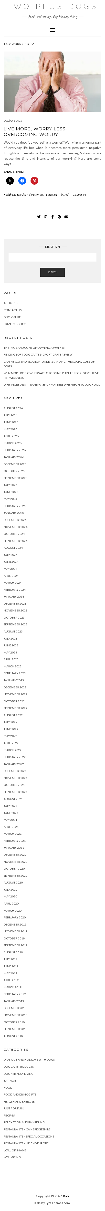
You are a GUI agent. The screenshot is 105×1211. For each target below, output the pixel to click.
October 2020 (14, 868)
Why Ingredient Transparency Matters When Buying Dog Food (52, 384)
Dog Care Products (19, 1066)
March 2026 (12, 443)
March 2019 (12, 987)
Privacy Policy (15, 324)
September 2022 (15, 708)
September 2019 (15, 945)
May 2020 (10, 896)
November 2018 (15, 1015)
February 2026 (15, 450)
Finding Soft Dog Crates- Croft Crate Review (38, 354)
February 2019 (15, 994)
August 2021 (13, 799)
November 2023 (15, 610)
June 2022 (11, 729)
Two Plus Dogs (52, 6)
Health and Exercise (15, 194)
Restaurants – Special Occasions (29, 1136)
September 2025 (15, 478)
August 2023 (13, 631)
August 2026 (13, 408)
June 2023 (11, 645)
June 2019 (11, 966)
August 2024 (13, 547)
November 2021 (15, 778)
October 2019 (14, 938)
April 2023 (11, 659)
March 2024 (12, 582)
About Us (11, 303)
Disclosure (12, 317)
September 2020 (15, 875)
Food (8, 1087)
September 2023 (15, 624)
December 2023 (15, 603)
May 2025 (10, 499)
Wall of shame (15, 1150)
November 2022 (15, 694)
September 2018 (15, 1029)
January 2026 (14, 457)
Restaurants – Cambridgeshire (27, 1129)
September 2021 (15, 792)
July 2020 (10, 889)
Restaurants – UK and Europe (26, 1143)
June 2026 (11, 422)
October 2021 (14, 785)
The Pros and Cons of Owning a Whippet (35, 347)
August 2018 (13, 1036)
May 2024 (10, 568)
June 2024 (11, 561)
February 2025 (15, 506)
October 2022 (14, 701)
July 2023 (10, 638)
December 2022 (15, 687)
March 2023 (12, 666)
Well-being (12, 1157)
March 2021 (12, 833)
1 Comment (79, 194)
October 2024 (14, 534)
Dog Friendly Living (18, 1073)
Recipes (9, 1115)
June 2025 (11, 492)
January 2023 (14, 680)
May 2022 (10, 736)
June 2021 (11, 813)
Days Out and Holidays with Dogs (29, 1059)
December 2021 (15, 771)
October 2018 (14, 1022)
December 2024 (15, 520)
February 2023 (15, 673)
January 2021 (14, 847)
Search (52, 272)
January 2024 (14, 596)
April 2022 (11, 743)
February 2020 (15, 917)
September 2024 (15, 541)
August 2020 (13, 882)
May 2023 (10, 652)
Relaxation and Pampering (42, 194)
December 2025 (15, 464)
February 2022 (15, 757)
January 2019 (14, 1001)
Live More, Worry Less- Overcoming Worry (35, 131)
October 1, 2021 (13, 120)
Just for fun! (14, 1108)
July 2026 (10, 415)
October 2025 (14, 471)
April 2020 (11, 903)
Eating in (10, 1080)
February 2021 (15, 840)
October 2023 (14, 617)
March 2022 (12, 750)
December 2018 (15, 1008)
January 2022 (14, 764)
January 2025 (14, 513)
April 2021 (11, 827)
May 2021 (10, 819)
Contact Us (12, 310)
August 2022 (13, 715)
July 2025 (10, 485)
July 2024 (10, 555)
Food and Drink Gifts (20, 1094)
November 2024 (15, 527)
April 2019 (11, 980)
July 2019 (10, 959)
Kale (66, 1196)
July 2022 (10, 722)
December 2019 (15, 924)
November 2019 (15, 931)
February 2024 (15, 589)
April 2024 (11, 576)
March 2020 (12, 910)
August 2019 (13, 952)
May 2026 (10, 429)
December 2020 (15, 854)
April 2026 (11, 436)
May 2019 (10, 973)
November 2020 (15, 861)
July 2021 (10, 806)
